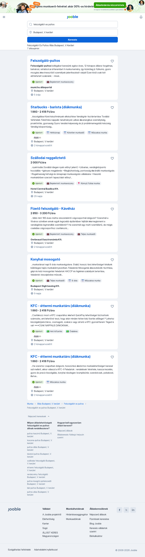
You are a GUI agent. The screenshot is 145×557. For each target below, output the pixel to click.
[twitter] (126, 510)
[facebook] (119, 510)
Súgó (45, 528)
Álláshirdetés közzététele (110, 5)
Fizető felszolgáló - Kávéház (53, 209)
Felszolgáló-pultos (45, 61)
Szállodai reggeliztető (48, 158)
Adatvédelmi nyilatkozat (46, 549)
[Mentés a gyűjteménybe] (112, 61)
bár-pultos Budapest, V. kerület (41, 488)
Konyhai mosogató (45, 259)
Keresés (72, 39)
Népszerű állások (64, 430)
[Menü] (4, 17)
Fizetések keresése (99, 519)
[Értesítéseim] (141, 17)
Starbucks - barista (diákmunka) (56, 107)
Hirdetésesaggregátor (77, 514)
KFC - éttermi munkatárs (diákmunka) (60, 306)
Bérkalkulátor (96, 536)
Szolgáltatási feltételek (19, 549)
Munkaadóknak (73, 519)
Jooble (133, 550)
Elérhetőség (48, 519)
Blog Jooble (95, 523)
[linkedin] (133, 510)
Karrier (45, 523)
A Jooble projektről (51, 514)
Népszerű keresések (37, 416)
